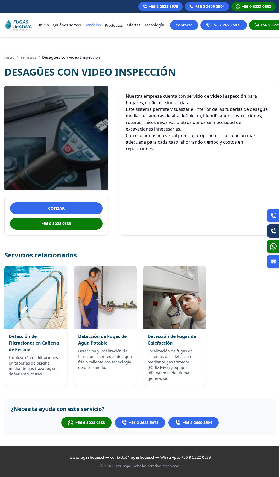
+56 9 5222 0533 (56, 223)
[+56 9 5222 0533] (273, 246)
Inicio (44, 25)
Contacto (184, 25)
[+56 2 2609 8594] (273, 231)
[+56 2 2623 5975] (273, 215)
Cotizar (56, 208)
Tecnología (154, 25)
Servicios (93, 25)
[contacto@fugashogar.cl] (273, 261)
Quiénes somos (67, 25)
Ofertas (134, 25)
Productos (114, 25)
